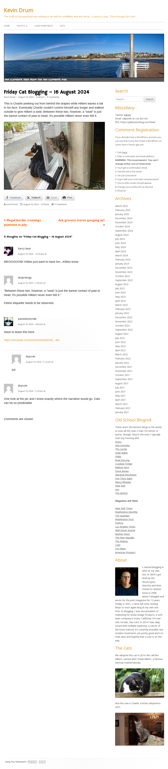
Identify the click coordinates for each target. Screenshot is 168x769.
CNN (117, 545)
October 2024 (122, 226)
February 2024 (122, 259)
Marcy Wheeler (123, 482)
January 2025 (122, 214)
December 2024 (123, 218)
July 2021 (120, 387)
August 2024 (121, 234)
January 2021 (122, 412)
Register (32, 762)
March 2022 (121, 354)
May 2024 (120, 247)
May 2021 (120, 395)
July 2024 (120, 238)
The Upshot (121, 493)
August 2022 (121, 333)
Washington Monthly (126, 511)
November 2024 (123, 222)
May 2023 (120, 296)
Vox (117, 489)
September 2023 (124, 280)
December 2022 (123, 317)
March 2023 (121, 304)
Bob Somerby (122, 445)
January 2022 (122, 362)
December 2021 (123, 366)
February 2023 (122, 309)
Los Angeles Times (125, 526)
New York (120, 485)
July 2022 (120, 338)
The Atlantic (121, 541)
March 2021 (121, 404)
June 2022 (120, 342)
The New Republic (124, 537)
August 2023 (121, 284)
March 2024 (121, 255)
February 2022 (122, 358)
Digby (118, 456)
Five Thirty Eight (123, 478)
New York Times (124, 508)
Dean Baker (121, 452)
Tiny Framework (18, 762)
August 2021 (121, 383)
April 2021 (120, 399)
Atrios (118, 441)
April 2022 (120, 350)
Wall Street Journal (125, 530)
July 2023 (120, 288)
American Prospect (125, 552)
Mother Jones (122, 534)
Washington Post (124, 519)
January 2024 (122, 263)
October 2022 (122, 325)
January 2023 (122, 313)
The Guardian (122, 515)
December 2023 (123, 267)
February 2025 (122, 210)
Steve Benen (122, 471)
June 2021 (120, 391)
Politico (119, 522)
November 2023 (123, 272)
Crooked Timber (123, 463)
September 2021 (124, 379)
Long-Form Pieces (44, 25)
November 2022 (123, 321)
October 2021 (122, 375)
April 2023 (120, 300)
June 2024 (120, 243)
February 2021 (122, 408)
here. (124, 152)
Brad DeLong (122, 460)
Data (62, 25)
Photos (21, 25)
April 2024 (120, 251)
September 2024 (124, 230)
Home (7, 25)
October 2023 (122, 276)
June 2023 (120, 292)
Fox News (120, 548)
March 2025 (121, 206)
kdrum (127, 114)
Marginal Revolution (125, 474)
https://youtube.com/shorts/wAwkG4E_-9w (31, 340)
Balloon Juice (122, 467)
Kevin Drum (18, 10)
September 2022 (124, 329)
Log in (42, 762)
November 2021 (123, 370)
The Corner (121, 449)
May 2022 (120, 346)
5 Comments (53, 96)
